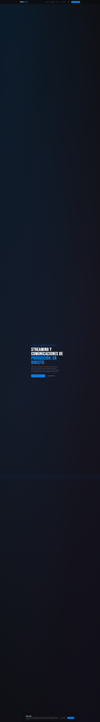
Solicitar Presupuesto (37, 375)
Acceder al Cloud (51, 375)
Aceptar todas (70, 717)
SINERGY (23, 2)
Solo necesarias (63, 717)
